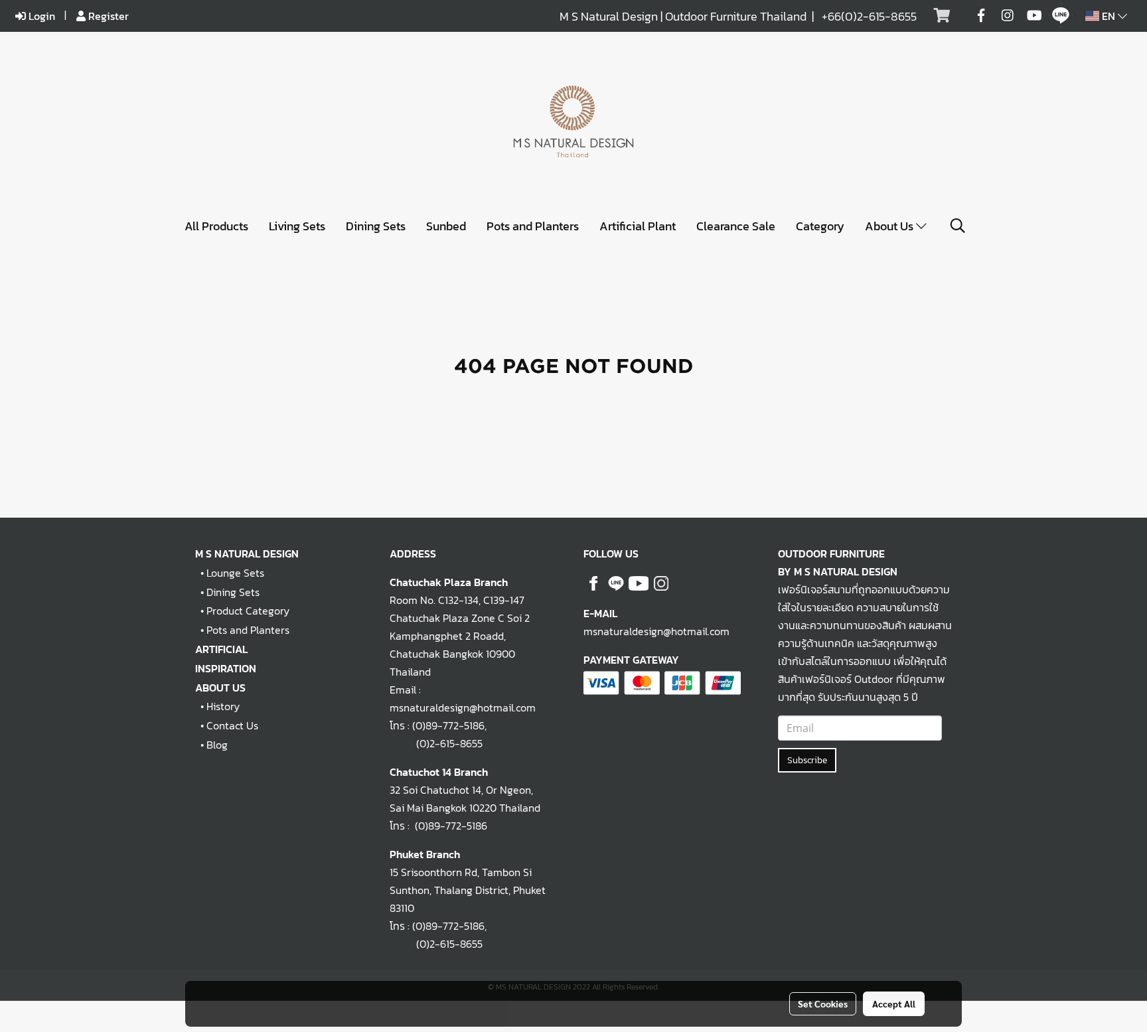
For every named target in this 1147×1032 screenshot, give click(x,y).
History (223, 706)
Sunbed (446, 226)
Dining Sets (376, 226)
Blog (217, 745)
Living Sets (297, 226)
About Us (890, 226)
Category (820, 226)
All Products (216, 226)
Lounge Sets (235, 573)
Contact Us (232, 725)
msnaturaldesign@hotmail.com (656, 631)
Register (107, 16)
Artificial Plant (637, 226)
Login (40, 16)
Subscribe (807, 760)
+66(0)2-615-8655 (869, 16)
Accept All (893, 1003)
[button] (957, 225)
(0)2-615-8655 (436, 743)
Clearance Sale (735, 226)
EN (1108, 16)
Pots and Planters (533, 226)
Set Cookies (823, 1003)
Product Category (247, 611)
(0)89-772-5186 (448, 725)
